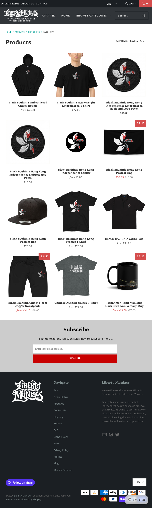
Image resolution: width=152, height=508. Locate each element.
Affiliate (58, 456)
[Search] (143, 16)
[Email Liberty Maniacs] (105, 435)
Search (57, 390)
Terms (57, 443)
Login (132, 3)
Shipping (58, 417)
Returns (58, 423)
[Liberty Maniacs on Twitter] (117, 435)
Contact (41, 3)
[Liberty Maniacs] (21, 15)
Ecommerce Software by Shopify (23, 499)
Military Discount (63, 470)
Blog (56, 463)
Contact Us (60, 410)
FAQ (56, 430)
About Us (27, 3)
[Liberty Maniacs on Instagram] (111, 435)
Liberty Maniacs (23, 495)
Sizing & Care (61, 436)
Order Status (10, 3)
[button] (50, 15)
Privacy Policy (61, 450)
